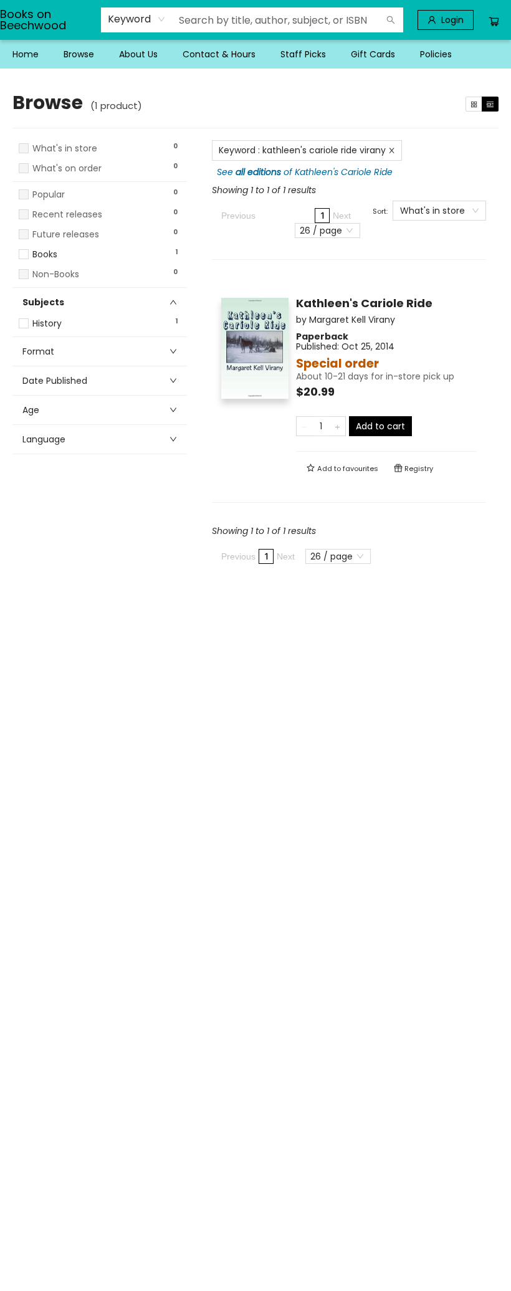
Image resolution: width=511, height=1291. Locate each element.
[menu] (255, 54)
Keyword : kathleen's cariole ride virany (302, 150)
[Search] (390, 19)
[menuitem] (25, 54)
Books (44, 254)
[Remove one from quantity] (304, 426)
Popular (48, 194)
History (47, 323)
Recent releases (67, 214)
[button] (99, 180)
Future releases (65, 234)
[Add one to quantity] (337, 426)
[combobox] (137, 19)
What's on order (67, 168)
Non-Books (55, 274)
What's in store (64, 148)
